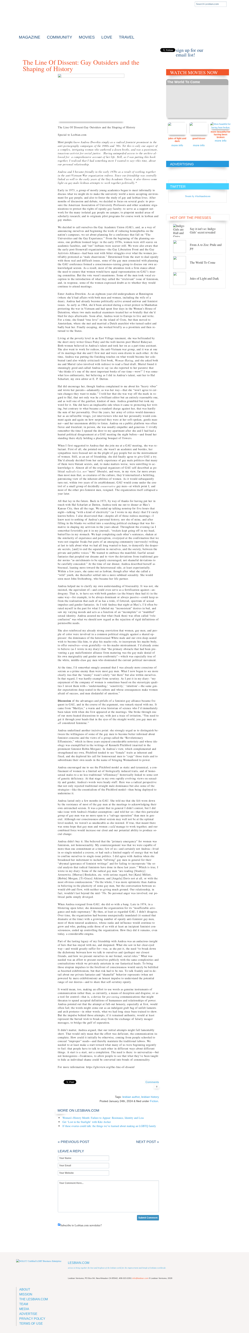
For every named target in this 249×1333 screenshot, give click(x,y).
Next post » (147, 1142)
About (24, 1289)
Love (106, 37)
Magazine (29, 37)
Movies (87, 37)
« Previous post (73, 1142)
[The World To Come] (181, 262)
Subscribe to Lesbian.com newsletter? (81, 1225)
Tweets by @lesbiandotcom (197, 196)
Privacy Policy (32, 1318)
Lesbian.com (49, 21)
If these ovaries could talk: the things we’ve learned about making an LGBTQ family (109, 1126)
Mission (25, 1294)
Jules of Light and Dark (177, 140)
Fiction (154, 1101)
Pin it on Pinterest (78, 1082)
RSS (133, 49)
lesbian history (150, 1096)
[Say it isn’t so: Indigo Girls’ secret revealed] (181, 230)
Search (230, 4)
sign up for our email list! (189, 50)
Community (59, 37)
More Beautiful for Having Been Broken (220, 134)
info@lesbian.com (140, 1278)
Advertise (28, 1313)
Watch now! (197, 98)
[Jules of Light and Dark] (181, 278)
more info (177, 145)
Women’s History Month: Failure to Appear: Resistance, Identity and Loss (103, 1118)
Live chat (225, 50)
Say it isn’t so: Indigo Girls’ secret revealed (203, 230)
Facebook (124, 49)
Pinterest (137, 49)
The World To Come (183, 82)
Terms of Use (31, 1323)
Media (24, 1309)
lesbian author (131, 1096)
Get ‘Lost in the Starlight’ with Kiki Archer (86, 1122)
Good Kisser (198, 138)
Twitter (129, 49)
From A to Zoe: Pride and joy (206, 246)
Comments (152, 1084)
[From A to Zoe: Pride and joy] (181, 246)
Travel (126, 37)
